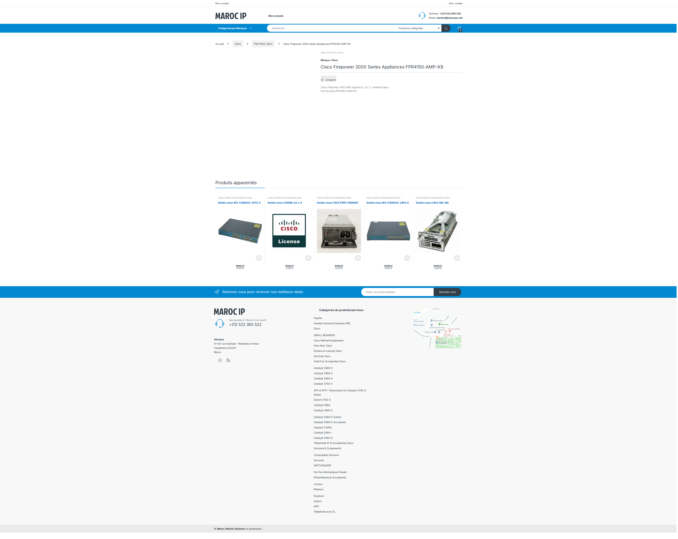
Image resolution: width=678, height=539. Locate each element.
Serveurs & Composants (327, 448)
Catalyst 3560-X (323, 378)
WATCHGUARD (322, 465)
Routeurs (319, 495)
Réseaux (318, 489)
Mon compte (222, 3)
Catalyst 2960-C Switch (327, 416)
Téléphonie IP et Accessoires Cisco (333, 442)
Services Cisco (322, 356)
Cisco (238, 43)
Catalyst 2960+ (323, 432)
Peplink (318, 318)
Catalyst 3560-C (323, 373)
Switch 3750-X (322, 399)
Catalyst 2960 (322, 405)
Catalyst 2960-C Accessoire (330, 422)
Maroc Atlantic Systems (231, 528)
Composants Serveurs (326, 454)
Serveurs (319, 460)
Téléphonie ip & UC (324, 511)
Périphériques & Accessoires (330, 477)
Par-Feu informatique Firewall (330, 472)
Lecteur (318, 484)
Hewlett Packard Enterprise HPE (332, 323)
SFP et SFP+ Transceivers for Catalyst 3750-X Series (340, 392)
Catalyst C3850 (323, 427)
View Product (257, 258)
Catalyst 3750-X (323, 383)
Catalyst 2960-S (323, 437)
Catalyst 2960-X (323, 367)
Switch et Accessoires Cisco (238, 197)
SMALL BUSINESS (324, 335)
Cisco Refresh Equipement (329, 340)
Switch (317, 501)
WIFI (316, 506)
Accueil (219, 43)
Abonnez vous (447, 291)
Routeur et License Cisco (328, 350)
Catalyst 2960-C (323, 410)
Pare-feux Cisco (263, 43)
